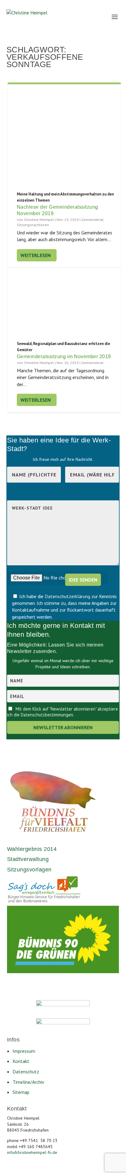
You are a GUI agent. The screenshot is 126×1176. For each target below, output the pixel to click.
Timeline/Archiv (28, 1082)
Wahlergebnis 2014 (32, 849)
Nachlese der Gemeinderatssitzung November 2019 (57, 210)
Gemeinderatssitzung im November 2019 (64, 356)
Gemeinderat (92, 219)
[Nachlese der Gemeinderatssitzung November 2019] (64, 137)
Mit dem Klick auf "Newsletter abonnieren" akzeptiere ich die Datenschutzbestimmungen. (62, 712)
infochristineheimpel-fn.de (32, 1152)
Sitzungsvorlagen (29, 870)
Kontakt (21, 1061)
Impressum (24, 1051)
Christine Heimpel (39, 219)
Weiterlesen (35, 255)
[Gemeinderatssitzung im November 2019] (64, 304)
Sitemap (21, 1092)
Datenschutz (26, 1071)
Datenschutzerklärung (68, 596)
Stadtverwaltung (28, 859)
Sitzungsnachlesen (33, 224)
